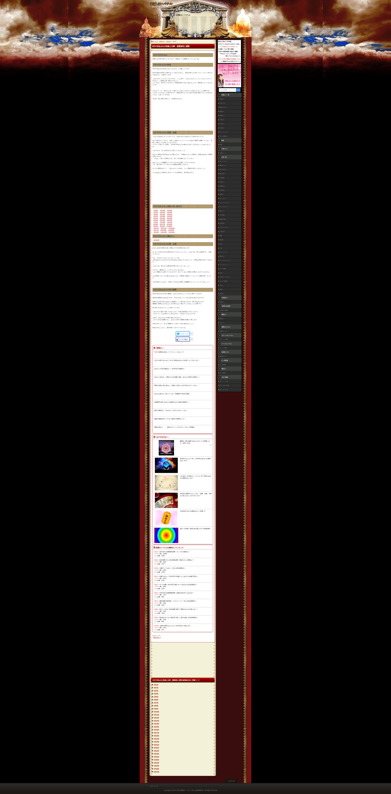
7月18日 (162, 222)
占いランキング (224, 132)
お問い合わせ (154, 786)
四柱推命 (222, 190)
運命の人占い (223, 107)
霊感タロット (223, 165)
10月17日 (164, 228)
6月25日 (169, 220)
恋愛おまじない (224, 331)
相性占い (222, 99)
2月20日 (169, 212)
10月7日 (156, 228)
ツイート (184, 334)
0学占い (222, 211)
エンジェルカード (225, 202)
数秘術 (221, 240)
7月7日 (155, 222)
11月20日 (156, 240)
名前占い (222, 182)
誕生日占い (157, 637)
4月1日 (155, 216)
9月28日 (169, 226)
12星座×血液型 (224, 310)
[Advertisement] (182, 116)
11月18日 (163, 230)
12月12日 (164, 232)
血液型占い (223, 186)
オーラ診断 (223, 268)
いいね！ (185, 339)
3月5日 (155, 214)
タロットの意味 (224, 339)
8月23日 (169, 224)
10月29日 (172, 228)
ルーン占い (223, 198)
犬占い (221, 285)
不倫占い (222, 119)
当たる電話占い (224, 136)
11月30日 (171, 230)
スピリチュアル (224, 227)
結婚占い (222, 111)
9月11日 (162, 226)
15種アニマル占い (225, 277)
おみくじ (222, 323)
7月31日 (169, 222)
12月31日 (172, 232)
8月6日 (155, 224)
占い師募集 (223, 373)
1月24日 (169, 210)
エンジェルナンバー (225, 260)
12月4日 (156, 232)
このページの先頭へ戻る (233, 781)
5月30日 (169, 218)
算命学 (221, 194)
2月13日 (162, 212)
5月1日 (155, 218)
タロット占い (223, 161)
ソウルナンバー (224, 264)
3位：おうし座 (224, 389)
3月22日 (169, 214)
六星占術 (222, 231)
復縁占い (222, 115)
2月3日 (155, 212)
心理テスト (223, 153)
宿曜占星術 (223, 219)
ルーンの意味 (223, 348)
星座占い (222, 302)
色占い (221, 273)
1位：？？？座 (224, 381)
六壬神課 (222, 215)
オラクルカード (224, 206)
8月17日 (162, 224)
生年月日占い (223, 169)
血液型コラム (223, 356)
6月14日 (162, 220)
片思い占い (223, 103)
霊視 (221, 235)
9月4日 (155, 226)
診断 (221, 144)
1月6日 (155, 210)
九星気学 (222, 223)
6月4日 (155, 220)
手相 (221, 244)
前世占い (222, 293)
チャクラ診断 (223, 281)
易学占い (222, 256)
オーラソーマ (223, 252)
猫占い (221, 289)
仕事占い (222, 128)
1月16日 (162, 210)
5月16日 (162, 218)
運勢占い (222, 318)
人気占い (222, 123)
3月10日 (162, 214)
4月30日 (169, 216)
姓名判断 (222, 178)
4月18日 (162, 216)
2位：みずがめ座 (224, 385)
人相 (221, 248)
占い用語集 (223, 364)
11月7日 (156, 230)
